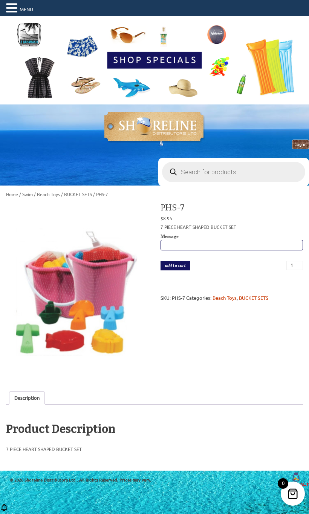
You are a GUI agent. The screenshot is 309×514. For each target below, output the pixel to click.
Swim (27, 195)
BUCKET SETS (78, 195)
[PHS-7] (77, 292)
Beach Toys (48, 195)
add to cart (175, 266)
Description (27, 398)
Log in (300, 144)
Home (12, 195)
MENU (26, 9)
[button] (13, 8)
